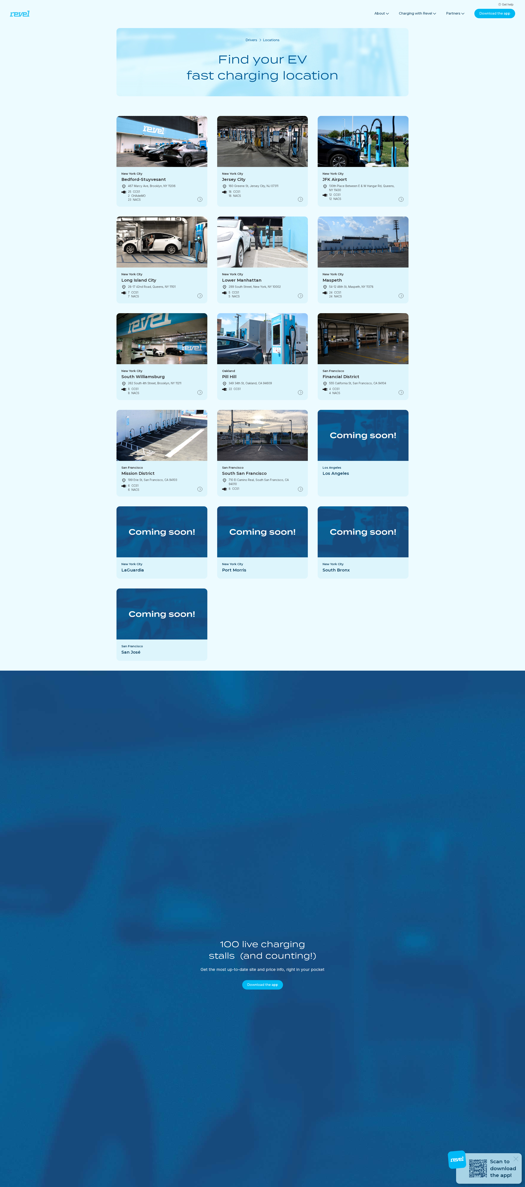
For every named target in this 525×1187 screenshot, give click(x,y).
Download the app (494, 13)
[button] (382, 13)
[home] (20, 13)
